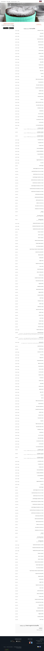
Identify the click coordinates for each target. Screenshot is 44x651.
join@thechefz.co (39, 643)
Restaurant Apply (14, 1)
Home (18, 1)
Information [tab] (39, 24)
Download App (3, 1)
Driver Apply (8, 1)
